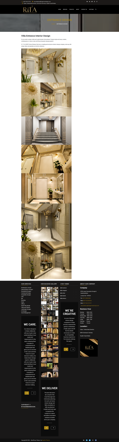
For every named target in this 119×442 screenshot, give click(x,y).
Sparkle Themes (46, 440)
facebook (64, 288)
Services (65, 9)
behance (64, 298)
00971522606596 (87, 300)
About (77, 9)
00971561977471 (27, 1)
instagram (64, 290)
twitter (63, 293)
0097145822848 (86, 298)
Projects (71, 9)
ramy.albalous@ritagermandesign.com (42, 1)
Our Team (91, 9)
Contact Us (84, 9)
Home (59, 9)
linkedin (64, 295)
